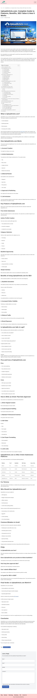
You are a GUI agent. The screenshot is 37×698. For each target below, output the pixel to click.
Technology (11, 694)
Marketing (16, 694)
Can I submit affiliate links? (7, 107)
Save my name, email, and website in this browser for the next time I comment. (16, 684)
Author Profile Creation (7, 76)
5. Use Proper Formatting (7, 96)
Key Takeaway (6, 99)
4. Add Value (5, 95)
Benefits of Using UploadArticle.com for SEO (8, 81)
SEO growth (22, 131)
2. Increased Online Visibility (8, 83)
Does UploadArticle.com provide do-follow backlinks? (11, 105)
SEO (20, 694)
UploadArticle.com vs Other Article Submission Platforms (10, 98)
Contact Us (24, 694)
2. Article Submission (6, 70)
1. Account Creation (6, 69)
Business (5, 694)
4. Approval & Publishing (7, 72)
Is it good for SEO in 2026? (7, 108)
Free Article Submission (7, 75)
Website (3, 667)
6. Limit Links (5, 97)
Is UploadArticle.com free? (7, 104)
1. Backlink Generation (7, 82)
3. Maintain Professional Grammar (8, 94)
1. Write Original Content (7, 92)
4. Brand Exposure (6, 85)
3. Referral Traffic (6, 84)
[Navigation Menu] (35, 2)
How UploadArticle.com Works (6, 68)
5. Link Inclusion (6, 73)
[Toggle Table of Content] (18, 65)
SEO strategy (16, 596)
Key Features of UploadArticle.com (7, 74)
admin (3, 17)
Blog (2, 694)
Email (3, 663)
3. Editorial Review (6, 71)
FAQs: (3, 103)
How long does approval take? (8, 106)
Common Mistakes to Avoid (6, 102)
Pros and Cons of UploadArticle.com (7, 87)
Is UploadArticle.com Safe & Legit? (7, 86)
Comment (4, 671)
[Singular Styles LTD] (4, 2)
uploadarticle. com (7, 647)
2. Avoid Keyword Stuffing (7, 93)
